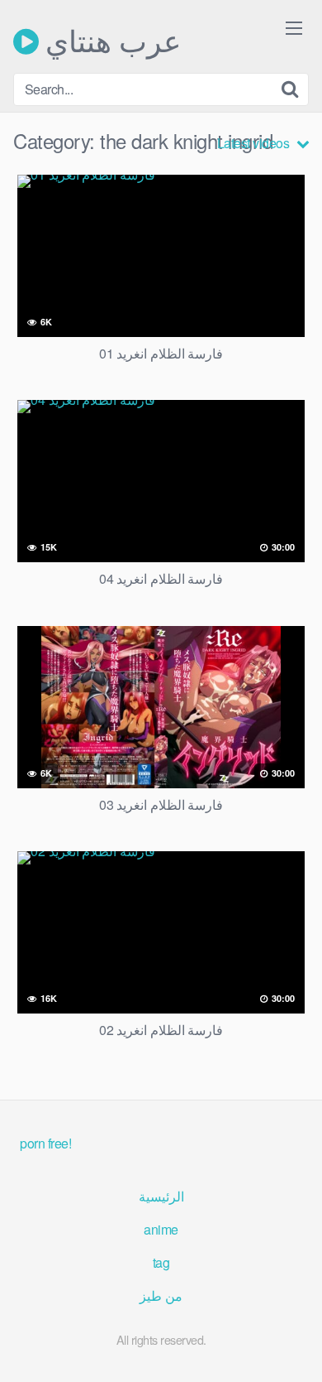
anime (161, 1229)
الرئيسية (161, 1196)
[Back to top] (293, 1345)
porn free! (45, 1143)
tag (161, 1262)
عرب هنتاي (110, 41)
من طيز (161, 1295)
